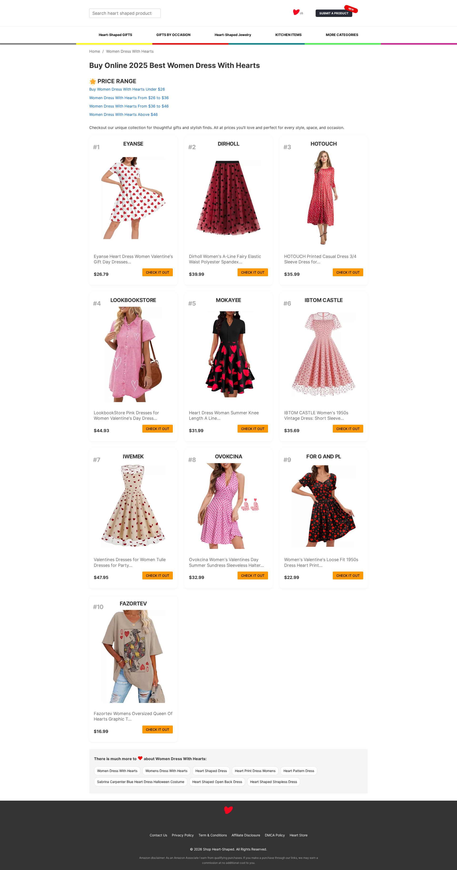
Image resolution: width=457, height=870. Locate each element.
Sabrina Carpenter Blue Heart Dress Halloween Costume (140, 782)
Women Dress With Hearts (117, 771)
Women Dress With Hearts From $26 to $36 (129, 97)
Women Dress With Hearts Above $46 (123, 114)
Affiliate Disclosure (246, 835)
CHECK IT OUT (157, 272)
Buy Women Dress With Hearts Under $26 (127, 89)
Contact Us (158, 835)
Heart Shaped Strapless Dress (273, 782)
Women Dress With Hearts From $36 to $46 (129, 106)
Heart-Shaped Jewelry (233, 35)
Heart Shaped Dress (211, 771)
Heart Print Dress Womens (255, 771)
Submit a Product (335, 12)
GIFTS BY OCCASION (173, 35)
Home (94, 51)
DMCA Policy (275, 835)
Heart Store (299, 835)
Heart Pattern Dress (298, 771)
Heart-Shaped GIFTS (115, 35)
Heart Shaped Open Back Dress (217, 782)
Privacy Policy (183, 835)
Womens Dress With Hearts (166, 771)
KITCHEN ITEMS (288, 35)
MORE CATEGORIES (342, 35)
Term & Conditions (213, 835)
